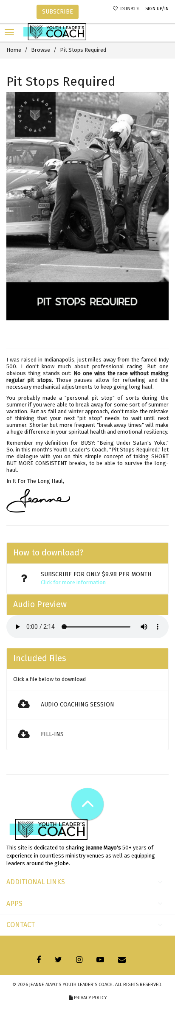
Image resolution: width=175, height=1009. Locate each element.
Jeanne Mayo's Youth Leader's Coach (71, 984)
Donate (128, 8)
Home (13, 50)
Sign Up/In (157, 8)
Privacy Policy (90, 998)
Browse (40, 50)
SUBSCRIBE (57, 11)
